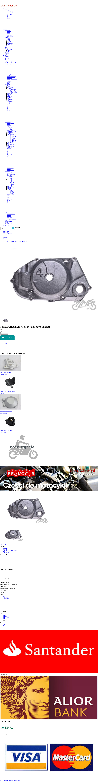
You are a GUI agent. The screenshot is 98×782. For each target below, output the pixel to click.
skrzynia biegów (10, 93)
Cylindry (8, 98)
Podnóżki (9, 125)
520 (10, 117)
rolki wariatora (9, 121)
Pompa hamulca (10, 205)
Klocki (8, 201)
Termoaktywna (10, 36)
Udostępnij (5, 343)
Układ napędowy (9, 105)
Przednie (11, 159)
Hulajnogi (9, 21)
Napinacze (9, 109)
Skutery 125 (9, 14)
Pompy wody (9, 217)
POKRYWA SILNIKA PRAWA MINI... (7, 463)
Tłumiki (8, 167)
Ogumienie (8, 81)
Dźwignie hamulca (10, 132)
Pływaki (8, 67)
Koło (8, 145)
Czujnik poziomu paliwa (11, 76)
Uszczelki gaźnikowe (11, 71)
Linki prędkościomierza (14, 140)
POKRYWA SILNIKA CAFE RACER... (7, 391)
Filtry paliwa (9, 65)
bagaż (6, 220)
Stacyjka (8, 173)
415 (10, 114)
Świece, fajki (9, 175)
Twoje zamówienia (6, 617)
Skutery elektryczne (10, 15)
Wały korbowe (10, 101)
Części (5, 63)
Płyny (6, 57)
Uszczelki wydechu (10, 170)
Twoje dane (5, 615)
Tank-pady (9, 148)
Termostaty (9, 215)
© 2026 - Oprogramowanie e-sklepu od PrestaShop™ (10, 780)
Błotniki (8, 124)
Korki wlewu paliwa (11, 77)
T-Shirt (6, 46)
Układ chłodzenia (9, 213)
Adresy (4, 551)
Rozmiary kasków (6, 232)
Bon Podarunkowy (6, 225)
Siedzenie (9, 153)
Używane (7, 22)
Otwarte (6, 48)
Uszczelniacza (9, 162)
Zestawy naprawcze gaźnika (12, 69)
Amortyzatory (10, 157)
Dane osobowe (5, 548)
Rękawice (9, 31)
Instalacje (9, 197)
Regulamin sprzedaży (6, 234)
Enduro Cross (8, 49)
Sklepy (4, 596)
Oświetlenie (10, 176)
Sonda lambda (9, 196)
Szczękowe (7, 53)
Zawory (8, 102)
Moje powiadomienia (6, 552)
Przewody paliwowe (11, 80)
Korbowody (9, 96)
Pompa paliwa (9, 78)
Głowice (8, 100)
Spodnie (8, 33)
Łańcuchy (10, 112)
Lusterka (9, 127)
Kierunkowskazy (10, 186)
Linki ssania (12, 139)
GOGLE (8, 50)
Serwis (4, 224)
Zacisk (8, 204)
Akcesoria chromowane (11, 151)
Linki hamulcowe (13, 136)
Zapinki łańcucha (10, 110)
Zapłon (9, 179)
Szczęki (8, 200)
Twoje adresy (5, 616)
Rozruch (9, 189)
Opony (8, 82)
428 (10, 113)
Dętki (8, 83)
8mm (10, 128)
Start (3, 8)
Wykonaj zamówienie (6, 625)
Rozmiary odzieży (6, 231)
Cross (8, 20)
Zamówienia (5, 549)
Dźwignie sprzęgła (10, 144)
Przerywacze (12, 182)
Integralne (7, 51)
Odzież (5, 29)
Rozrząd (8, 104)
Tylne (11, 158)
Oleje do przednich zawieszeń (10, 62)
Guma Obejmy (7, 171)
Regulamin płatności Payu (7, 607)
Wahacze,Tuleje (10, 160)
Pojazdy (5, 9)
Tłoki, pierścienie (10, 87)
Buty (8, 34)
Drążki (8, 156)
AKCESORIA (6, 218)
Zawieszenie (8, 155)
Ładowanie (9, 195)
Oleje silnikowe (8, 58)
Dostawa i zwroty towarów (7, 233)
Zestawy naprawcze (10, 161)
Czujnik (6, 212)
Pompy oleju (9, 75)
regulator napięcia (10, 194)
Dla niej (7, 38)
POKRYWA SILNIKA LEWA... (6, 411)
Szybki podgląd (3, 374)
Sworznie (9, 94)
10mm (11, 129)
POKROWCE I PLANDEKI (10, 219)
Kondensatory (12, 184)
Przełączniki (9, 154)
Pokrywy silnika (10, 99)
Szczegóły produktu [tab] (6, 344)
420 (10, 115)
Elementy (9, 169)
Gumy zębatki (9, 108)
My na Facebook (6, 598)
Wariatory (9, 103)
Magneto (11, 181)
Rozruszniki (12, 192)
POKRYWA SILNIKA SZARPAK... (7, 430)
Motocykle (10, 11)
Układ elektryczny (9, 172)
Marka (1, 346)
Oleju (7, 163)
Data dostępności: (3, 349)
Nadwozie (7, 122)
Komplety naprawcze (11, 214)
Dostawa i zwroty (6, 604)
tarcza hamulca (10, 203)
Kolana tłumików (10, 168)
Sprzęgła (9, 88)
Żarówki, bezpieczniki (11, 174)
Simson (4, 346)
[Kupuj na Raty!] (49, 337)
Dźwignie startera (10, 134)
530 (10, 116)
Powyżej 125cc (12, 12)
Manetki (8, 143)
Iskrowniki (11, 185)
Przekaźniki (12, 191)
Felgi (8, 152)
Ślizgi (8, 120)
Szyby (8, 149)
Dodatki (6, 37)
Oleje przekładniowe (8, 59)
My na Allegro (5, 597)
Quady (8, 19)
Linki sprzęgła (12, 138)
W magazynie (2, 348)
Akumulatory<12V (10, 188)
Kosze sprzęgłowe (13, 89)
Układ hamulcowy (9, 198)
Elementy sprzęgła (13, 91)
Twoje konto (3, 544)
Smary (6, 60)
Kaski (5, 47)
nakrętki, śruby (7, 84)
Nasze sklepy (5, 235)
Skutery (8, 16)
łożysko (8, 86)
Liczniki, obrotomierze (11, 130)
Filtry (7, 207)
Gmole (8, 150)
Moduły (11, 183)
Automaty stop (10, 199)
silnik (7, 85)
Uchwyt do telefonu (8, 223)
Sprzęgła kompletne (13, 92)
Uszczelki (9, 95)
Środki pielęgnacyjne (9, 61)
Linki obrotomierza (13, 141)
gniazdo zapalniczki (8, 221)
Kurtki (8, 32)
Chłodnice (9, 216)
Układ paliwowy (9, 64)
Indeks (1, 347)
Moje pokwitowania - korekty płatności (10, 550)
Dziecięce (9, 18)
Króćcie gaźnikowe (10, 74)
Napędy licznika (10, 126)
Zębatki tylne (9, 106)
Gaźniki (8, 66)
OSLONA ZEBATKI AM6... (5, 372)
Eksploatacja (6, 56)
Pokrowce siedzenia (10, 146)
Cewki (11, 180)
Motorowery (9, 17)
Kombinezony (9, 35)
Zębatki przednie (10, 107)
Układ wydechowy (9, 166)
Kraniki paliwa (10, 68)
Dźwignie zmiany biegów (12, 131)
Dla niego (7, 30)
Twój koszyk (5, 624)
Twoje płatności (5, 618)
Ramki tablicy (9, 147)
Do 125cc (11, 13)
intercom (6, 222)
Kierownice (9, 133)
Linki (9, 135)
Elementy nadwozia (10, 123)
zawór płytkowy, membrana (12, 79)
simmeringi (9, 97)
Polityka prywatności (6, 606)
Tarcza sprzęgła (12, 90)
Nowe (7, 10)
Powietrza (9, 208)
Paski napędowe (10, 111)
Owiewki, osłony (10, 142)
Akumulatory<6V (10, 187)
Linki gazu (11, 137)
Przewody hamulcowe (11, 202)
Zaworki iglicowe (10, 70)
